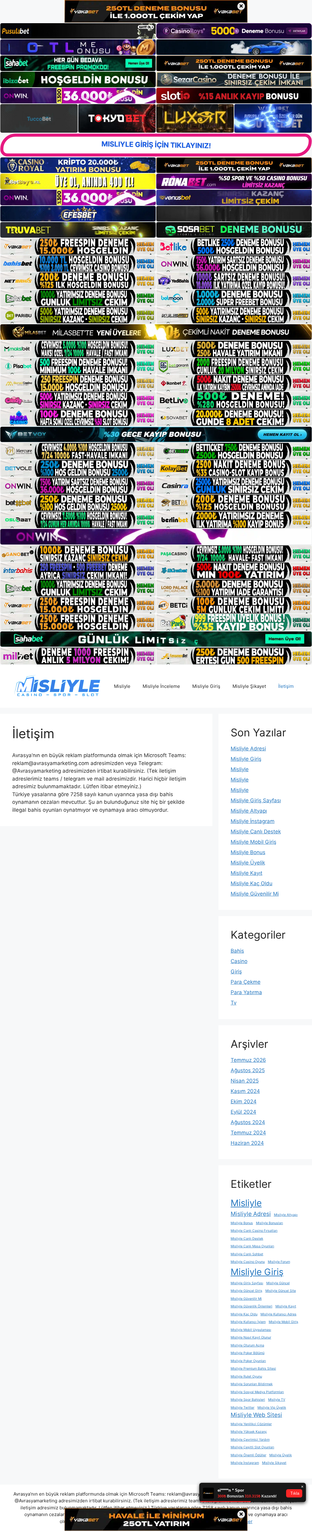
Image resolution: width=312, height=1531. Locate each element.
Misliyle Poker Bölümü (247, 1353)
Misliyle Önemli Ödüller (248, 1455)
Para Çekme (246, 982)
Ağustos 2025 (248, 1070)
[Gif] (156, 332)
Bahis (237, 951)
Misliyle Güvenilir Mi (255, 894)
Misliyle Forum (279, 1262)
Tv (233, 1003)
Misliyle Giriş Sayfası (256, 800)
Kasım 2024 (245, 1091)
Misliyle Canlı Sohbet (247, 1254)
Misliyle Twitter (242, 1408)
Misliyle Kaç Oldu (251, 883)
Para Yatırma (246, 992)
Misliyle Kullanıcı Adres (278, 1314)
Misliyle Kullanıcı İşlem (248, 1322)
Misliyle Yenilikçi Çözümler (251, 1424)
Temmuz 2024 (248, 1133)
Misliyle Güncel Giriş (246, 1291)
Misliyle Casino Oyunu (248, 1262)
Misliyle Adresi (248, 749)
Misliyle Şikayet (249, 686)
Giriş (236, 972)
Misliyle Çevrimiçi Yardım (250, 1440)
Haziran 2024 (247, 1143)
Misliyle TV (276, 1400)
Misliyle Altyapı (249, 811)
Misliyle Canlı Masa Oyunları (252, 1246)
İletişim (286, 686)
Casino (239, 961)
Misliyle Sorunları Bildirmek (252, 1384)
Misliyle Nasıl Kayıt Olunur (251, 1337)
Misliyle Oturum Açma (247, 1345)
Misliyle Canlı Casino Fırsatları (254, 1231)
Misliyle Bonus (248, 852)
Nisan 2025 (245, 1081)
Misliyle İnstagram (253, 821)
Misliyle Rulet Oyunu (246, 1376)
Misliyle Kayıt (246, 873)
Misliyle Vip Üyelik (271, 1408)
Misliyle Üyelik (248, 863)
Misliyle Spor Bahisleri (248, 1400)
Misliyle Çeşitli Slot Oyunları (252, 1447)
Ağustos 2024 (248, 1122)
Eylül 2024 (243, 1112)
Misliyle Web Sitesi (256, 1414)
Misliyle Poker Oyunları (248, 1361)
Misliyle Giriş (206, 686)
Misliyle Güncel (278, 1283)
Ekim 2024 (244, 1101)
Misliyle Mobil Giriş (253, 842)
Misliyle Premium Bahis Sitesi (253, 1369)
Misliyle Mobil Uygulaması (251, 1330)
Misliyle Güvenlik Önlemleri (251, 1306)
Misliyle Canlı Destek (256, 831)
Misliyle (122, 686)
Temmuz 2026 (248, 1060)
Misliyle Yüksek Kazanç (249, 1432)
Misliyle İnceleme (161, 686)
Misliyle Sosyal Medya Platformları (257, 1392)
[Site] (78, 246)
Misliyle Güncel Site (280, 1291)
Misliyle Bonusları (269, 1223)
